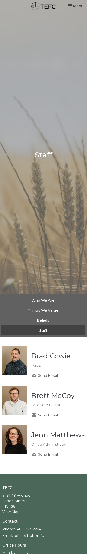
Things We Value (43, 310)
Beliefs (43, 320)
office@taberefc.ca (32, 535)
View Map (11, 512)
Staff (43, 330)
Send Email (48, 375)
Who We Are (43, 300)
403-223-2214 (29, 529)
